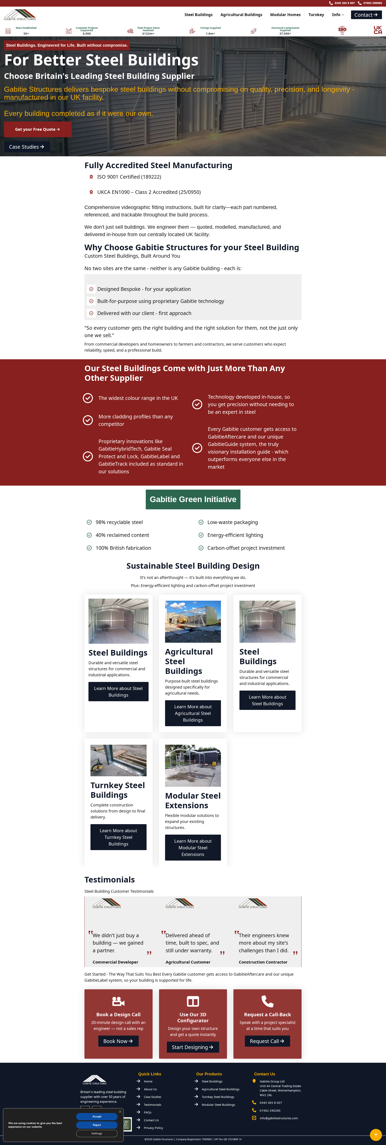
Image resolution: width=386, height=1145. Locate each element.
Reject (97, 1125)
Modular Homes (285, 14)
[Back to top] (376, 1135)
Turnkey (316, 14)
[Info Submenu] (344, 15)
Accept (96, 1116)
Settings (96, 1133)
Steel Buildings (199, 14)
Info (336, 14)
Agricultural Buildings (241, 14)
